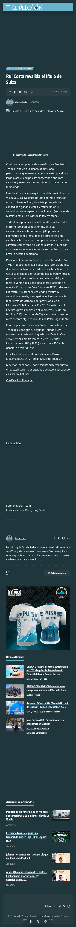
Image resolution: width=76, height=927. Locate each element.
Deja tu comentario (58, 573)
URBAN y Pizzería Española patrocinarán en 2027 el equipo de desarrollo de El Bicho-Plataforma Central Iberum (47, 670)
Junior (37, 694)
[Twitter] (58, 538)
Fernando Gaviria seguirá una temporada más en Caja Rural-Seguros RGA (26, 836)
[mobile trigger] (9, 7)
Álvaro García (21, 102)
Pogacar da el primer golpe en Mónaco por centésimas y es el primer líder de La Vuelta (27, 815)
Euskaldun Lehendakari (50, 711)
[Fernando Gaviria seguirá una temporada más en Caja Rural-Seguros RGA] (61, 836)
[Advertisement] (38, 37)
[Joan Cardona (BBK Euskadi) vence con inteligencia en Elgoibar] (15, 724)
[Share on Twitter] (20, 92)
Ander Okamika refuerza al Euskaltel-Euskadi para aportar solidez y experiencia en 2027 (26, 875)
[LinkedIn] (68, 538)
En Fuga (43, 679)
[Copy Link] (31, 92)
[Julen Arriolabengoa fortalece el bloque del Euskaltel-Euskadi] (61, 858)
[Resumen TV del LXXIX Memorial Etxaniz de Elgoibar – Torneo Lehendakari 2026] (15, 708)
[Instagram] (63, 538)
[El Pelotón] (28, 7)
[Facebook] (54, 538)
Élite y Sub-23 (32, 679)
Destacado (31, 728)
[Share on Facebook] (14, 92)
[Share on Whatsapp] (25, 92)
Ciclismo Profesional (19, 69)
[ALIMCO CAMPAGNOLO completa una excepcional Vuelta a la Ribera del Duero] (15, 691)
